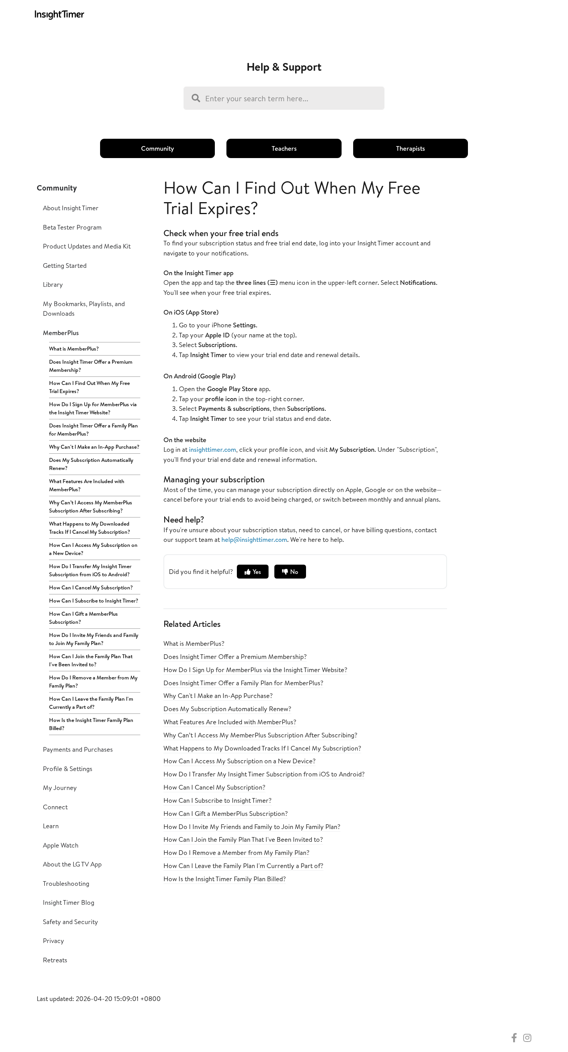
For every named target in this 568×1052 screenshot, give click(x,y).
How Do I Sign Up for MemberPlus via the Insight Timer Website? (93, 408)
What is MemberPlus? (74, 348)
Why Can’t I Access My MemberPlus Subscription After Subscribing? (90, 506)
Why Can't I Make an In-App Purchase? (94, 447)
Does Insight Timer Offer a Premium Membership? (91, 366)
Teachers (284, 148)
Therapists (410, 148)
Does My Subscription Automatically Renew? (91, 464)
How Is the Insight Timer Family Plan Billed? (91, 724)
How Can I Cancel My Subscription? (91, 587)
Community (157, 148)
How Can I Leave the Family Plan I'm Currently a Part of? (91, 703)
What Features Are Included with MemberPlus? (86, 485)
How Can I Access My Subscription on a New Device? (93, 549)
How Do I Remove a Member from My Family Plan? (93, 681)
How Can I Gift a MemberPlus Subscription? (83, 618)
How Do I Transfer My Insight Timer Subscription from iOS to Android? (90, 570)
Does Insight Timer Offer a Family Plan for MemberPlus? (93, 429)
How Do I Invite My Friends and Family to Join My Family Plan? (93, 639)
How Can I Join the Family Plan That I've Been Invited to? (91, 660)
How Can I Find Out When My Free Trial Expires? (89, 387)
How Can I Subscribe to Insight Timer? (93, 600)
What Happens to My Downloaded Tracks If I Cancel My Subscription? (89, 528)
